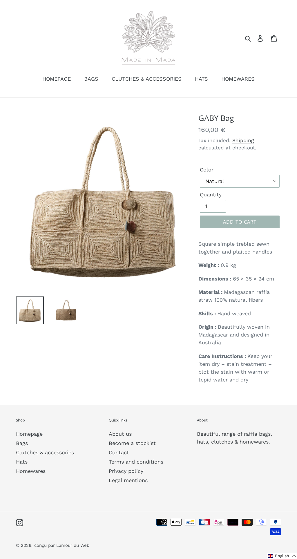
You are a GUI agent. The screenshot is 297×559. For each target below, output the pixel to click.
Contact (119, 452)
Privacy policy (126, 471)
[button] (282, 556)
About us (120, 434)
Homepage (29, 434)
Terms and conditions (136, 462)
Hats (22, 462)
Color (206, 170)
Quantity (211, 194)
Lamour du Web (72, 545)
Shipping (243, 140)
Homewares (31, 471)
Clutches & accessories (45, 452)
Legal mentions (128, 480)
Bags (22, 443)
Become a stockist (132, 443)
